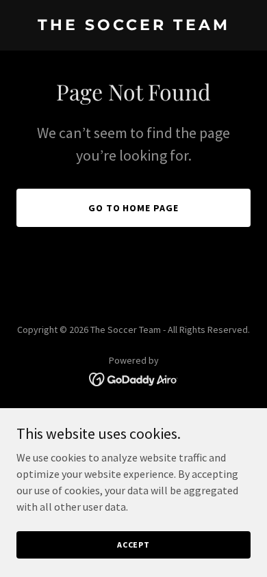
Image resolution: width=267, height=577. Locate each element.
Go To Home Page (133, 208)
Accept (133, 544)
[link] (133, 26)
